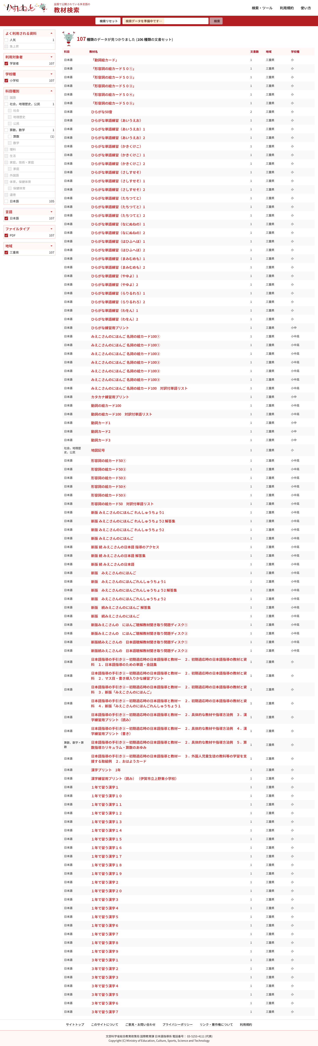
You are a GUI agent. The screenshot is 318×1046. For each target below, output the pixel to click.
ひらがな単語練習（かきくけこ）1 (118, 154)
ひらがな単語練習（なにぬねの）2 (118, 232)
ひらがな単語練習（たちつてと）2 (118, 215)
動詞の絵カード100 (106, 405)
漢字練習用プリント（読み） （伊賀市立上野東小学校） (134, 778)
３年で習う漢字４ (105, 985)
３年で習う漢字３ (105, 977)
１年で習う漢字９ (105, 951)
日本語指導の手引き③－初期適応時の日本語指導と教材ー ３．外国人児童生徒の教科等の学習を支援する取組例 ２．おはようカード (169, 758)
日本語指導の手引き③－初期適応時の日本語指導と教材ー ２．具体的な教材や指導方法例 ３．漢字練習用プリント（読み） (169, 717)
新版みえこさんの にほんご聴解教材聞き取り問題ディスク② (139, 633)
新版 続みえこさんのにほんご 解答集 (121, 607)
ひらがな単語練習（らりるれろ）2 (118, 301)
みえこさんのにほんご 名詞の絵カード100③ (125, 370)
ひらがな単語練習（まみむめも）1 (118, 258)
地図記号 (98, 450)
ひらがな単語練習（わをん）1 (114, 310)
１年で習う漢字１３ (106, 821)
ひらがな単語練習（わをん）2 (114, 319)
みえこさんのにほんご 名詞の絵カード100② (125, 353)
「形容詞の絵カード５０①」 (113, 68)
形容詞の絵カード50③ (108, 477)
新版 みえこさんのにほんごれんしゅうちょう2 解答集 (134, 590)
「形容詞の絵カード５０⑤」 (113, 103)
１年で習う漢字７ (105, 933)
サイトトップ (75, 1024)
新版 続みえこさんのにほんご (115, 616)
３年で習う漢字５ (105, 994)
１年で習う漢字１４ (106, 830)
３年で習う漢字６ (105, 1003)
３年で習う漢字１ (105, 959)
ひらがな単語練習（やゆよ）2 (114, 284)
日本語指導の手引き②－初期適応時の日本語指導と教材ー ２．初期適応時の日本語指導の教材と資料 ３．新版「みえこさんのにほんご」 (169, 689)
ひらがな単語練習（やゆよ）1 (114, 275)
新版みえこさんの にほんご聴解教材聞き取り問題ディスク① (139, 624)
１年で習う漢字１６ (106, 847)
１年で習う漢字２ (105, 882)
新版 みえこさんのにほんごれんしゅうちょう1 (128, 581)
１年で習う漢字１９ (106, 873)
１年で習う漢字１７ (106, 856)
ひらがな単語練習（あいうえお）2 (118, 137)
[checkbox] (6, 40)
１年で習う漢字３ (105, 899)
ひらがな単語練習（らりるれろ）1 (118, 293)
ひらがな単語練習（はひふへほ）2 (118, 249)
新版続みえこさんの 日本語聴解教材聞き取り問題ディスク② (139, 650)
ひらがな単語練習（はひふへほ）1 (118, 241)
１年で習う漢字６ (105, 925)
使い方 (306, 7)
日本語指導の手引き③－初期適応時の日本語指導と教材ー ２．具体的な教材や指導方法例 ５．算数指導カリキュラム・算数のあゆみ (169, 745)
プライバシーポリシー (177, 1024)
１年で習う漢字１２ (106, 813)
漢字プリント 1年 (106, 769)
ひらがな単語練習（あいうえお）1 (118, 129)
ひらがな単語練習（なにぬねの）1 (118, 224)
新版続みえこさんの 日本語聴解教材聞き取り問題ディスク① (139, 641)
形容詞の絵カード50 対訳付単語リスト (122, 503)
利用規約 (287, 7)
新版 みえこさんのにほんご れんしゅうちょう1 (127, 512)
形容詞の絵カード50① (108, 460)
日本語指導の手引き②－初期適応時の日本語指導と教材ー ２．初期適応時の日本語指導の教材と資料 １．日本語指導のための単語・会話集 (169, 662)
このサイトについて (104, 1024)
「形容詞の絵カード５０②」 (113, 77)
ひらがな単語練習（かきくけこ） (117, 146)
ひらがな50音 (101, 111)
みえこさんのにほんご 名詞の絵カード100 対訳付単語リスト (139, 388)
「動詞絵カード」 (105, 59)
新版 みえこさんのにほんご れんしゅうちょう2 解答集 (133, 521)
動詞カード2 (100, 431)
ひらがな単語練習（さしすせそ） (117, 172)
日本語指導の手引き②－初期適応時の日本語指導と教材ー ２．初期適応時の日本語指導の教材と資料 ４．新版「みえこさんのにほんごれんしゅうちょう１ (169, 703)
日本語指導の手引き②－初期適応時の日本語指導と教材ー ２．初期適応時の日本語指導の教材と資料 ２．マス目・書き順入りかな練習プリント (169, 675)
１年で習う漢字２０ (106, 890)
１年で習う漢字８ (105, 942)
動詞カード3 (100, 440)
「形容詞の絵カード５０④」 (113, 94)
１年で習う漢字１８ (106, 864)
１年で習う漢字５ (105, 916)
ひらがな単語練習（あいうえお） (117, 120)
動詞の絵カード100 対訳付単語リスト (121, 414)
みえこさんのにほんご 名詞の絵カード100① (125, 336)
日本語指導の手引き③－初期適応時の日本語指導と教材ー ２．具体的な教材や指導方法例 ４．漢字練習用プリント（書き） (169, 731)
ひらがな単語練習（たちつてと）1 (118, 206)
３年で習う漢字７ (105, 1011)
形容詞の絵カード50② (108, 469)
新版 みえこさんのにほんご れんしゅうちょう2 (127, 529)
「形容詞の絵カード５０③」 (113, 85)
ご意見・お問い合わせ (140, 1024)
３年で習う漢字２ (105, 968)
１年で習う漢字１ (105, 787)
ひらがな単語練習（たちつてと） (117, 198)
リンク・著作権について (216, 1024)
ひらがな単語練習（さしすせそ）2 (118, 189)
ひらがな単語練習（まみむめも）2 (118, 267)
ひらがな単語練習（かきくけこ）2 (118, 163)
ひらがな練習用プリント (110, 327)
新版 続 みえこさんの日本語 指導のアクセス (125, 546)
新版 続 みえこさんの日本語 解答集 (118, 555)
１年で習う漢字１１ (106, 804)
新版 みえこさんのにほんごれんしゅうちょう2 (128, 598)
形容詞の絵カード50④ (108, 486)
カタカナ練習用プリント (110, 396)
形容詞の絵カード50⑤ (108, 495)
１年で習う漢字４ (105, 908)
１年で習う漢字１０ (106, 795)
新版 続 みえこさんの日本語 (112, 564)
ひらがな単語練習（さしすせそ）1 (118, 180)
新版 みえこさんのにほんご (112, 538)
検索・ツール (262, 7)
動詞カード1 (100, 422)
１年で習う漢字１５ (106, 838)
